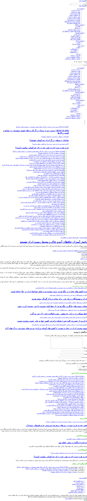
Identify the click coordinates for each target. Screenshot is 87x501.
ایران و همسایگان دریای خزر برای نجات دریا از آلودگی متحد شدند (59, 299)
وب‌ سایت (84, 357)
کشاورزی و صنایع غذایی (73, 20)
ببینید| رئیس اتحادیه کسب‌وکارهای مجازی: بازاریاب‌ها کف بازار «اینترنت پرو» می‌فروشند (39, 217)
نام (85, 351)
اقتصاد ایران (80, 8)
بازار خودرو (77, 34)
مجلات (78, 47)
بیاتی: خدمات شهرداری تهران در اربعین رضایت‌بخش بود (48, 200)
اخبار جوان (81, 46)
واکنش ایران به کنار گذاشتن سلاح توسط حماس (50, 180)
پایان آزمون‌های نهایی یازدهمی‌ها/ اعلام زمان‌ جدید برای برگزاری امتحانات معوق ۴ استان (39, 158)
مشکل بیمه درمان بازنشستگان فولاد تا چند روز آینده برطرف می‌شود (45, 212)
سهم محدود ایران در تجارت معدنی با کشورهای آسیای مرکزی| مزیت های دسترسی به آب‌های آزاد (46, 328)
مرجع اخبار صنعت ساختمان (76, 492)
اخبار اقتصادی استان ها (73, 23)
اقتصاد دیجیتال (80, 41)
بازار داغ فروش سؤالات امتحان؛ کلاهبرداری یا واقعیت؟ (48, 161)
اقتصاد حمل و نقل (75, 39)
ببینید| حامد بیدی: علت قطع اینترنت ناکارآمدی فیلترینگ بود (48, 194)
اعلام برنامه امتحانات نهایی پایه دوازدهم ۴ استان (50, 183)
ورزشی (78, 54)
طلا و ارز (77, 26)
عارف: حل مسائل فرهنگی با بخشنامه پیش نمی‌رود (50, 192)
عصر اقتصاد (73, 52)
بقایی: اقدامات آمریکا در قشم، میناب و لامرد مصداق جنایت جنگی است (44, 187)
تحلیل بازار (84, 254)
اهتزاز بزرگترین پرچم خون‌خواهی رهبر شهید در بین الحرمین (47, 224)
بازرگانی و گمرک (75, 36)
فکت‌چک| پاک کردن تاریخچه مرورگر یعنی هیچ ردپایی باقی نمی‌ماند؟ (45, 170)
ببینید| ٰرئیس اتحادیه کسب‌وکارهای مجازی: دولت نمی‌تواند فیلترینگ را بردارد (43, 188)
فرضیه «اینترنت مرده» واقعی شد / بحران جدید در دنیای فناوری (46, 160)
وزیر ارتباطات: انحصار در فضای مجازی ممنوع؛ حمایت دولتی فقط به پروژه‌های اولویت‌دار (39, 228)
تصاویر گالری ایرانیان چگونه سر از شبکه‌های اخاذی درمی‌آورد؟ (46, 163)
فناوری (78, 42)
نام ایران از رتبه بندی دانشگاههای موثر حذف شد (50, 214)
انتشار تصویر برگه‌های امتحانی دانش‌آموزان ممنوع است (48, 172)
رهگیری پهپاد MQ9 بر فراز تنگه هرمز (53, 173)
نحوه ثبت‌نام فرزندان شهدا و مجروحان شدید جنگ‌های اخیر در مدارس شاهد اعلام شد (40, 190)
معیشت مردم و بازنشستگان (72, 21)
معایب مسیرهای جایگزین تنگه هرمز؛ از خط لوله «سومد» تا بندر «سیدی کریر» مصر (52, 306)
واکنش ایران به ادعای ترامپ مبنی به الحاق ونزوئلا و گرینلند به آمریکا (45, 178)
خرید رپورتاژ (80, 487)
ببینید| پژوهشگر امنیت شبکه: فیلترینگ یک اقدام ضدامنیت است (46, 166)
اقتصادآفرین (73, 49)
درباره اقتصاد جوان (78, 481)
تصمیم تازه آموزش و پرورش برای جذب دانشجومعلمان (48, 168)
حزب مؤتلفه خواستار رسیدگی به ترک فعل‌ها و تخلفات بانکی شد (46, 195)
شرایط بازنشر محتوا (78, 484)
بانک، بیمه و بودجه (75, 13)
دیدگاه (85, 348)
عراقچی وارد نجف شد (58, 204)
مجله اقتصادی (80, 489)
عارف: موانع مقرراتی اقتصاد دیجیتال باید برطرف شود (49, 207)
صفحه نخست (83, 237)
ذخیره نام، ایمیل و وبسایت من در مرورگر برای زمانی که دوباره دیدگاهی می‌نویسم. (62, 360)
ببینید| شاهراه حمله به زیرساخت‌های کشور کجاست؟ (49, 199)
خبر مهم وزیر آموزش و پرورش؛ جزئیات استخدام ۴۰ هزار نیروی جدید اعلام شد (42, 209)
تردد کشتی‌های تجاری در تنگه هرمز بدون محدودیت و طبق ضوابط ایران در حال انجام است (49, 291)
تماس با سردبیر (79, 482)
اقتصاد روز (74, 50)
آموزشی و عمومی (75, 55)
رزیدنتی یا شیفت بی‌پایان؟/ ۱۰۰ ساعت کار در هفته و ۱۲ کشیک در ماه (44, 177)
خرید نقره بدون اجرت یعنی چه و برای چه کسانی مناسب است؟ (42, 148)
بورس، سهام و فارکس (74, 29)
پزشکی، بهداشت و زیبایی (73, 57)
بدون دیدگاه (84, 258)
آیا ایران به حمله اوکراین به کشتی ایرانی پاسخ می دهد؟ (49, 185)
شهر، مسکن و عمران (74, 16)
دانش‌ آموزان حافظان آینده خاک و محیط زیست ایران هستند (53, 241)
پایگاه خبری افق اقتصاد (77, 490)
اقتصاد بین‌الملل (79, 25)
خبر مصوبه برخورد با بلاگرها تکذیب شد (53, 211)
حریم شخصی (80, 486)
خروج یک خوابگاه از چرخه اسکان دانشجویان (52, 226)
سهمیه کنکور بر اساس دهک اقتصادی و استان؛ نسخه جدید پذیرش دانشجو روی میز (41, 197)
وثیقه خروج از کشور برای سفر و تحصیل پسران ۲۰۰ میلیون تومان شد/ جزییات (42, 202)
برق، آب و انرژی (75, 10)
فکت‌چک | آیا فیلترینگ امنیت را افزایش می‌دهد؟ (51, 175)
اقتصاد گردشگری (75, 37)
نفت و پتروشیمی (75, 12)
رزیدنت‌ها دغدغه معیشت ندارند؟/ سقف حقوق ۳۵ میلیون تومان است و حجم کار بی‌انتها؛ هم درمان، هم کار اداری (33, 165)
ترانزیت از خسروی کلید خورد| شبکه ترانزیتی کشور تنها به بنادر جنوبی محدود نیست (52, 321)
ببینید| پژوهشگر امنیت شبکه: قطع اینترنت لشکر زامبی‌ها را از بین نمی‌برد (44, 205)
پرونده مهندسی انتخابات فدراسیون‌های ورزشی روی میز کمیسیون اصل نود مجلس (41, 216)
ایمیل (85, 354)
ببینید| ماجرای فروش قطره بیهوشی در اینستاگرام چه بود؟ (48, 234)
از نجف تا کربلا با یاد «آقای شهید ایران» (53, 231)
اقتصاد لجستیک (79, 33)
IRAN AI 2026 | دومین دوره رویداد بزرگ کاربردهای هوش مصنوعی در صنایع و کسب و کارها (38, 151)
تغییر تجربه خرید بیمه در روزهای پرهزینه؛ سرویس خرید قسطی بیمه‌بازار (56, 425)
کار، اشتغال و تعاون (74, 15)
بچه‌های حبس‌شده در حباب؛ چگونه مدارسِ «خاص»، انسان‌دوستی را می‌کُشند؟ (42, 221)
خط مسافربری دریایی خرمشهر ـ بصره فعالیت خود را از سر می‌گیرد (58, 314)
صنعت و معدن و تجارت (73, 18)
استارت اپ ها (76, 44)
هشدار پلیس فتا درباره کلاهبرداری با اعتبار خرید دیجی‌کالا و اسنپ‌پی (45, 182)
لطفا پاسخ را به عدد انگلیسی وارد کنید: (76, 363)
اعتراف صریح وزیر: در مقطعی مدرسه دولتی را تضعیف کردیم (47, 233)
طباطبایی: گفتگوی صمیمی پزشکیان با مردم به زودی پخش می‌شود (45, 219)
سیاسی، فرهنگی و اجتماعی (72, 58)
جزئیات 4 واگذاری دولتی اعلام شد (73, 443)
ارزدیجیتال (77, 28)
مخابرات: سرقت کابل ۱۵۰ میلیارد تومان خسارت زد (49, 222)
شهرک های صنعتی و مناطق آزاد (71, 31)
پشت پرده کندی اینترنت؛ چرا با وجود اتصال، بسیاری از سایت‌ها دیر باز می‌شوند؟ (42, 156)
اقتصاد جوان (68, 498)
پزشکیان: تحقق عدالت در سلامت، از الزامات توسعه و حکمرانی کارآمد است (43, 229)
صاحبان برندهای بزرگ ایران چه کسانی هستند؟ (49, 140)
